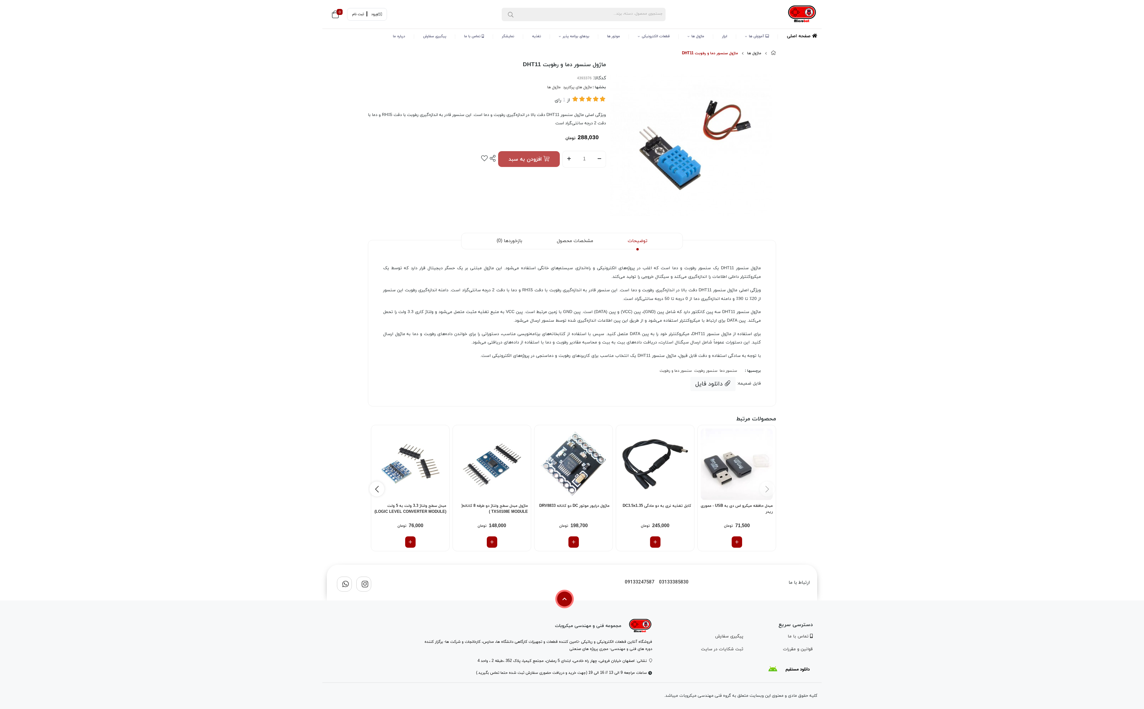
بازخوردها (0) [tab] (509, 241)
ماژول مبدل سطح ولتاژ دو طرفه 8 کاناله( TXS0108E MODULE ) (494, 509)
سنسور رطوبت (705, 371)
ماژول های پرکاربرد (577, 87)
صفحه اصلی (799, 36)
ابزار (724, 36)
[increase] (568, 159)
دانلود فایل (710, 384)
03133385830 (673, 582)
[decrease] (599, 159)
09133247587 (639, 582)
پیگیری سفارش (434, 36)
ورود (374, 14)
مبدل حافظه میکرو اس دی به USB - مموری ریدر (737, 509)
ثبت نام (358, 14)
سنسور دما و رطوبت (676, 371)
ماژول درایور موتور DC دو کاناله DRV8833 (574, 506)
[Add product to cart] (736, 542)
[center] (510, 14)
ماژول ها (697, 36)
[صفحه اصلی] (773, 53)
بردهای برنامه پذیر (576, 36)
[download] (789, 669)
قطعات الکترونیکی (656, 36)
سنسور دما (728, 371)
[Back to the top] (564, 599)
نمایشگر (508, 36)
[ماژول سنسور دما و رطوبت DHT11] (640, 626)
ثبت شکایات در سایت (722, 649)
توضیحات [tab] (637, 241)
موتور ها (613, 36)
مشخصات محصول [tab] (575, 241)
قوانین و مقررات (798, 649)
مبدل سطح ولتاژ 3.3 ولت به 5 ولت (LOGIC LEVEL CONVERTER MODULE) (410, 509)
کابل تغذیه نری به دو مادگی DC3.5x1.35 (657, 506)
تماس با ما (473, 36)
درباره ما (399, 36)
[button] (376, 489)
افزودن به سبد (526, 159)
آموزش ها (757, 36)
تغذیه (536, 36)
